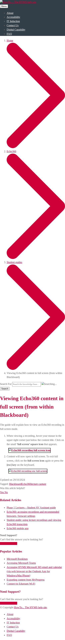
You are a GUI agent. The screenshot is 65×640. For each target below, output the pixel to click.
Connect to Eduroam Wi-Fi (21, 583)
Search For (6, 384)
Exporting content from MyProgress (25, 579)
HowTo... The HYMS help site (30, 607)
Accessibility (13, 17)
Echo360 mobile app (17, 528)
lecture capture (38, 484)
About (10, 13)
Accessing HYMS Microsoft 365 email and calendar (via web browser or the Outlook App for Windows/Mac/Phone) (34, 571)
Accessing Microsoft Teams (21, 563)
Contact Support (8, 543)
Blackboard (15, 484)
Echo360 (26, 484)
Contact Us (12, 25)
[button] (2, 492)
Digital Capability (16, 29)
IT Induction (13, 21)
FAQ (9, 33)
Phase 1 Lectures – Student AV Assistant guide (31, 507)
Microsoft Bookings (17, 558)
